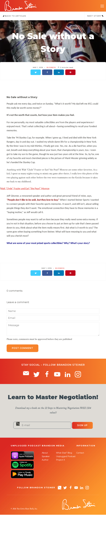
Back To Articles (15, 16)
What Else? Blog (64, 453)
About (45, 453)
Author (45, 460)
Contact (80, 453)
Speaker (46, 456)
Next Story (94, 16)
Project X (60, 460)
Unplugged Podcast (65, 456)
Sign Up (82, 425)
